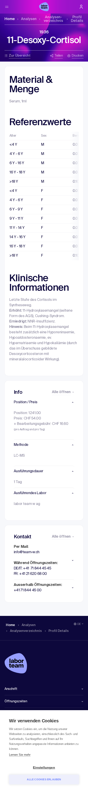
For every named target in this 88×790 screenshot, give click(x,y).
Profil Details (77, 19)
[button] (44, 402)
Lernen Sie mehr (19, 754)
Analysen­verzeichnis (53, 19)
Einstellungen (44, 767)
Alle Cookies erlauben (44, 779)
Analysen (29, 19)
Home (10, 19)
